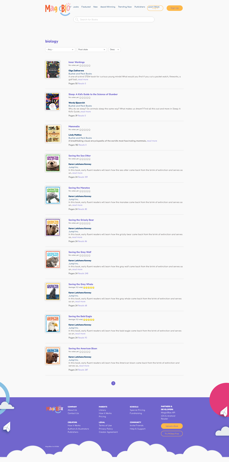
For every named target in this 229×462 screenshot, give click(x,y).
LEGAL (102, 422)
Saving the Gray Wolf (80, 252)
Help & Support (137, 429)
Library (112, 8)
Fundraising (136, 413)
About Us (72, 410)
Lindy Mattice (75, 134)
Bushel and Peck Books (80, 74)
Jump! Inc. (74, 167)
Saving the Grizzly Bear (81, 219)
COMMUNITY (135, 422)
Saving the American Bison (83, 348)
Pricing (102, 417)
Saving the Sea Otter (80, 155)
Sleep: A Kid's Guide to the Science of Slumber (93, 94)
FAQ (123, 8)
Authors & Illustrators (78, 429)
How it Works (105, 413)
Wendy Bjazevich (77, 102)
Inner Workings (77, 62)
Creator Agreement (108, 432)
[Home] (59, 9)
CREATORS (72, 422)
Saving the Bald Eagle (80, 316)
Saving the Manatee (79, 187)
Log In (155, 8)
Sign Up (175, 8)
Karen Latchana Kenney (80, 164)
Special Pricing (137, 410)
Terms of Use (105, 425)
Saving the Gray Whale (81, 284)
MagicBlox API (168, 413)
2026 (57, 446)
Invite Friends (136, 425)
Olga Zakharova (76, 70)
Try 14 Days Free (172, 433)
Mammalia (74, 126)
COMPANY (72, 407)
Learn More (137, 8)
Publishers (73, 432)
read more (83, 79)
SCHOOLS (134, 407)
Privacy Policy (106, 429)
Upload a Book (172, 426)
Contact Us (73, 413)
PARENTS (103, 407)
